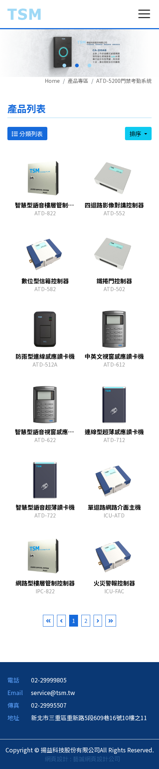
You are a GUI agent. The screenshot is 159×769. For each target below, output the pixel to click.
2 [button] (77, 65)
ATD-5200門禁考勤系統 (124, 80)
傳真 (13, 705)
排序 (136, 133)
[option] (79, 53)
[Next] (98, 621)
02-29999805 (49, 679)
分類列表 (30, 133)
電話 (13, 679)
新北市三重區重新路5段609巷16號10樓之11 (89, 717)
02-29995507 (49, 705)
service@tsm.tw (53, 692)
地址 (13, 717)
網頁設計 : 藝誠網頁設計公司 (82, 758)
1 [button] (64, 65)
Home (52, 80)
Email (15, 692)
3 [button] (89, 65)
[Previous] (61, 621)
